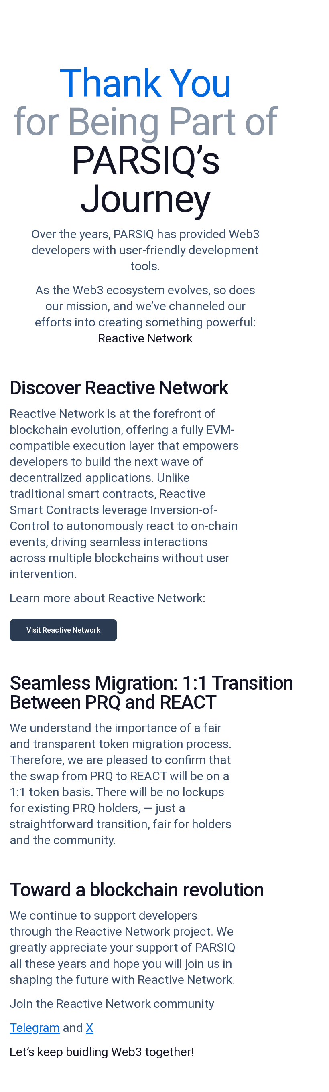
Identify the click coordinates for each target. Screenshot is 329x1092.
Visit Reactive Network (63, 630)
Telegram (35, 1028)
